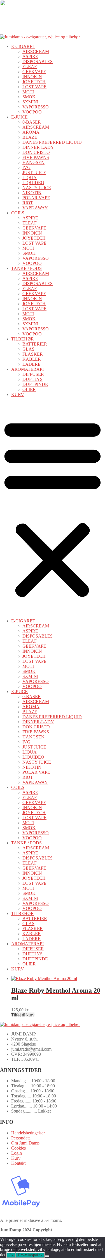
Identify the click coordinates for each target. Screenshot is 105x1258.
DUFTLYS (32, 379)
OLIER (29, 389)
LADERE (31, 364)
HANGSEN (33, 162)
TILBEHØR (22, 339)
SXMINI (30, 101)
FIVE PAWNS (35, 157)
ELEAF (29, 66)
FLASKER (32, 354)
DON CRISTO (36, 152)
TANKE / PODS (26, 268)
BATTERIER (34, 344)
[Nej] (47, 1256)
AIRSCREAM (35, 51)
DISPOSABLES (37, 61)
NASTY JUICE (36, 187)
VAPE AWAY (35, 207)
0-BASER (31, 122)
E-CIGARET (23, 46)
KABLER (31, 359)
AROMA (30, 132)
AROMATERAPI (27, 369)
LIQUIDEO (33, 182)
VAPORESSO (35, 107)
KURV (17, 394)
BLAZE (29, 137)
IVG (26, 167)
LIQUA (29, 177)
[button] (52, 508)
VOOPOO (32, 112)
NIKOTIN (31, 192)
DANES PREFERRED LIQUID (52, 142)
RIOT (27, 202)
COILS (17, 212)
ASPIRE (30, 56)
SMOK (29, 96)
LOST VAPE (34, 86)
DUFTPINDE (35, 384)
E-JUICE (19, 117)
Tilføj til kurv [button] (22, 1015)
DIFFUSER (33, 374)
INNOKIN (32, 76)
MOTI (28, 91)
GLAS (28, 349)
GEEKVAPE (34, 71)
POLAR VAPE (36, 197)
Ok (11, 1255)
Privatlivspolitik (30, 1255)
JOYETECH (34, 81)
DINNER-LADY (38, 147)
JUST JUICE (34, 172)
